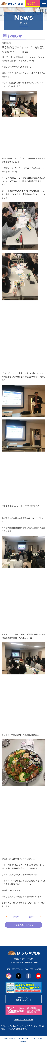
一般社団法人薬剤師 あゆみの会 (23, 998)
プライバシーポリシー (23, 1020)
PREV (16, 917)
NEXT (30, 917)
